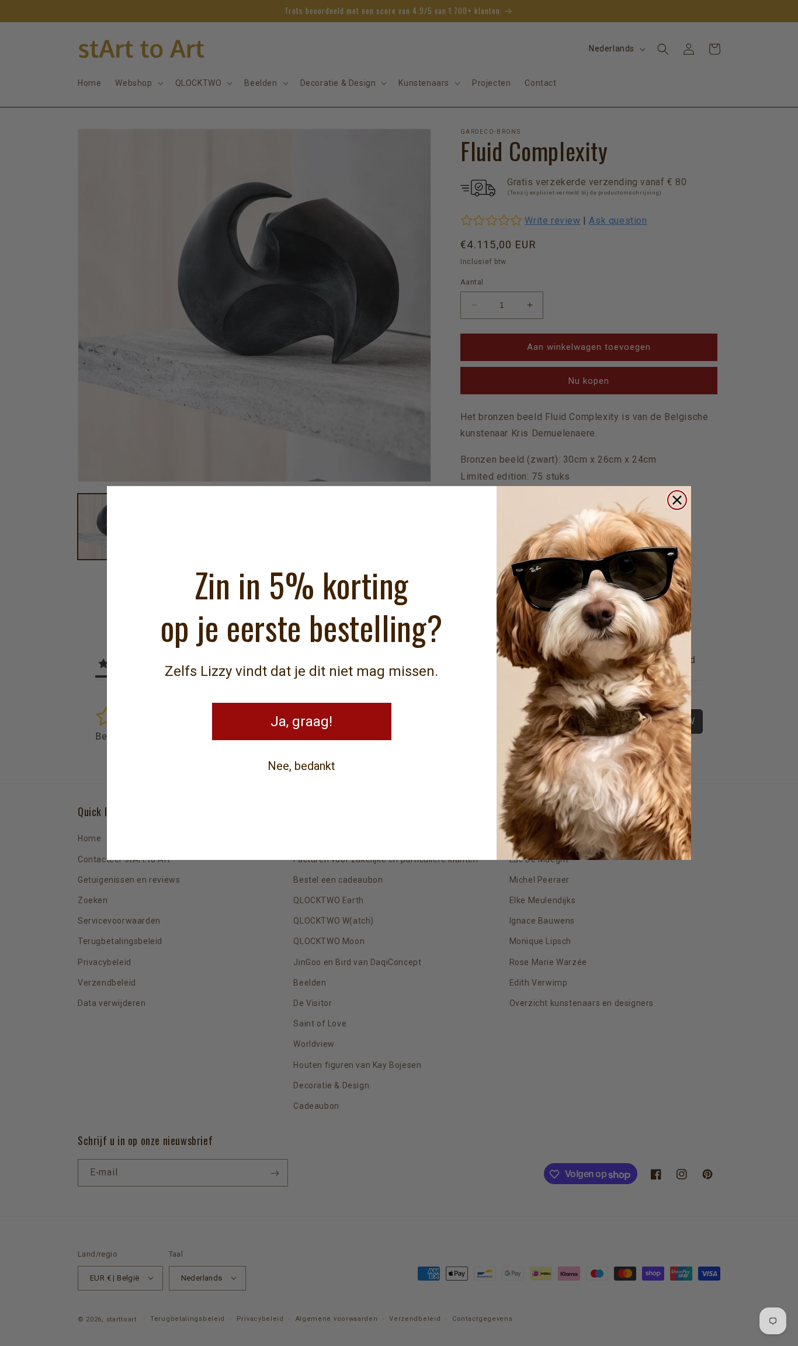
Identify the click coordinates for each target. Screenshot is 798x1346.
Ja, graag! (301, 721)
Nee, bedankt (301, 766)
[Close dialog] (677, 500)
